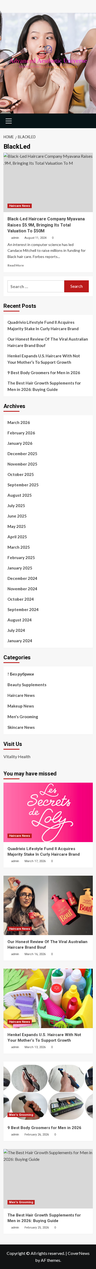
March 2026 (18, 422)
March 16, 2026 (35, 954)
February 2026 (21, 432)
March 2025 (18, 547)
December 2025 (22, 453)
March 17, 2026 (35, 861)
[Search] (86, 120)
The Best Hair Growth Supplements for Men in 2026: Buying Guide (44, 386)
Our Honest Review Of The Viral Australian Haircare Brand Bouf (47, 342)
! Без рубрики (20, 674)
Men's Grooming (22, 716)
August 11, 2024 (35, 238)
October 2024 (20, 599)
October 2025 (20, 474)
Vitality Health (16, 756)
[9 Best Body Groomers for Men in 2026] (48, 1091)
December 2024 (22, 578)
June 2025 (17, 516)
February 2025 (21, 557)
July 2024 (16, 630)
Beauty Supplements (26, 684)
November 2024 (22, 588)
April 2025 (17, 536)
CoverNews (79, 1253)
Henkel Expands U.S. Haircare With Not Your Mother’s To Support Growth (43, 359)
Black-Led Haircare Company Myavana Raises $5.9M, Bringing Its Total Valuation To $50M (46, 224)
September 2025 (23, 484)
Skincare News (21, 727)
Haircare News (19, 206)
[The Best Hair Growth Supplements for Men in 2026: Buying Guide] (48, 1179)
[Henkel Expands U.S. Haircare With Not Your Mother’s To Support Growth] (48, 998)
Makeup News (20, 706)
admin (15, 237)
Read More (15, 265)
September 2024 (23, 609)
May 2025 (16, 526)
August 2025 (19, 495)
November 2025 (22, 464)
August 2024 (19, 619)
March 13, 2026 (35, 1047)
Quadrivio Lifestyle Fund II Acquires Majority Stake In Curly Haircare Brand (43, 325)
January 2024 (19, 640)
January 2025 (19, 567)
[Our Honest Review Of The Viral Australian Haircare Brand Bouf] (48, 905)
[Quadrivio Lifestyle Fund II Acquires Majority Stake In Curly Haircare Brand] (48, 812)
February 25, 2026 (37, 1227)
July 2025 (16, 505)
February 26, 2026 (37, 1134)
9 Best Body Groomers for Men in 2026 (43, 372)
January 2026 (19, 443)
